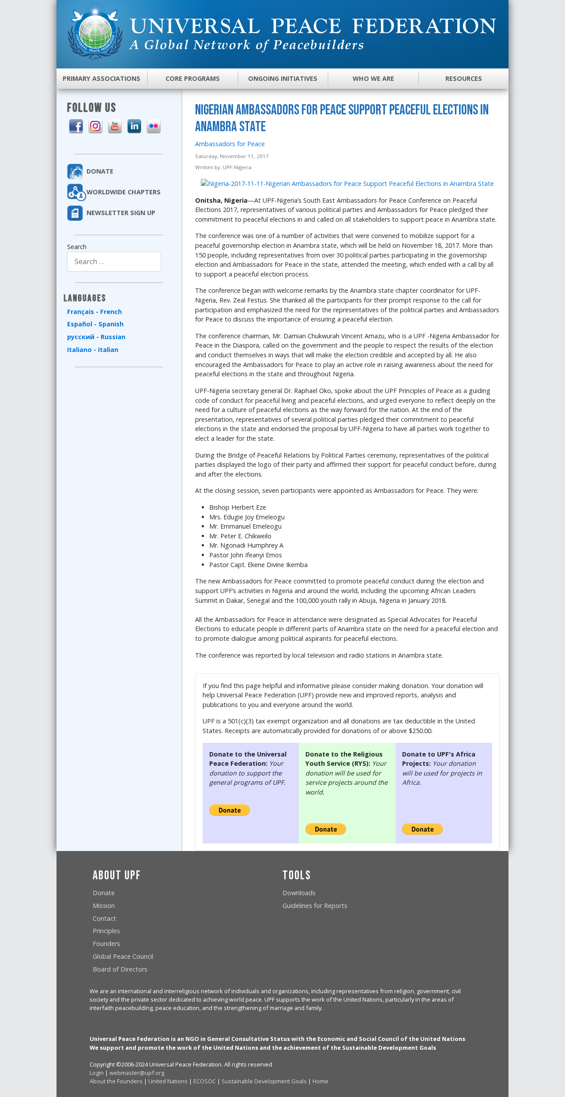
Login (97, 1073)
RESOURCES (463, 78)
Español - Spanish (95, 324)
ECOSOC (204, 1081)
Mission (104, 905)
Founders (106, 943)
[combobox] (114, 262)
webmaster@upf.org (136, 1073)
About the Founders (116, 1081)
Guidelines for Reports (314, 905)
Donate (104, 893)
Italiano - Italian (92, 349)
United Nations (168, 1081)
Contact (104, 918)
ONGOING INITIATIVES (282, 78)
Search (77, 246)
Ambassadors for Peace (230, 144)
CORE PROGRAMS (193, 78)
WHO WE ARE (373, 78)
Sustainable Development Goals (264, 1081)
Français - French (94, 311)
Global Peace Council (123, 956)
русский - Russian (96, 337)
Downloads (299, 893)
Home (320, 1081)
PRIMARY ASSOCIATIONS (101, 78)
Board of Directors (120, 969)
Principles (106, 931)
